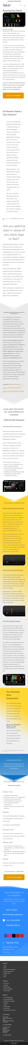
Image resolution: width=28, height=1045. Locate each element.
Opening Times (12, 942)
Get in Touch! (11, 910)
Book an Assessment (13, 95)
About (5, 966)
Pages (5, 1004)
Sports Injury (7, 1008)
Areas (5, 975)
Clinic (5, 967)
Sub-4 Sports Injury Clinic (9, 1010)
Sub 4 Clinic (14, 1040)
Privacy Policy (7, 990)
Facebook (6, 1003)
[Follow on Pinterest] (22, 935)
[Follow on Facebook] (6, 935)
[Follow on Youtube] (18, 935)
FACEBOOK (14, 931)
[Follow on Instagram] (10, 935)
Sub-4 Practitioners (8, 997)
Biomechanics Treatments (9, 969)
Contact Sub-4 (7, 973)
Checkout (6, 985)
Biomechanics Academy (9, 1001)
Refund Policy (7, 987)
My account (6, 983)
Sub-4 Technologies (8, 999)
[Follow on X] (14, 935)
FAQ (5, 976)
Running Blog (7, 1006)
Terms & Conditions (8, 989)
